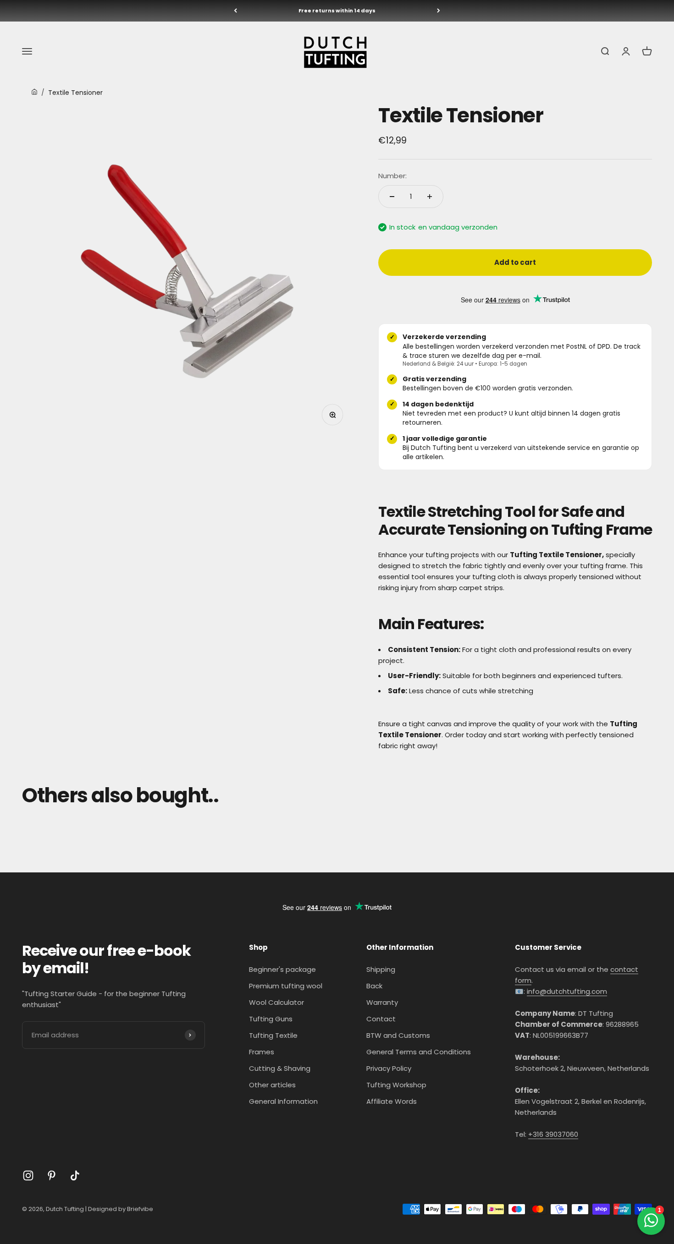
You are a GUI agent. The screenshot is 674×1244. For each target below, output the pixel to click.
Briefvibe (140, 1209)
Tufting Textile (273, 1035)
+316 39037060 (553, 1134)
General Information (283, 1101)
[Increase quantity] (429, 197)
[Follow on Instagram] (28, 1175)
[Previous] (235, 10)
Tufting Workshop (396, 1085)
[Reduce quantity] (392, 197)
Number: (392, 176)
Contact (381, 1019)
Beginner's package (282, 969)
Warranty (382, 1002)
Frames (261, 1052)
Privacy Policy (388, 1068)
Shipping (380, 969)
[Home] (34, 93)
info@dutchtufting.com (567, 991)
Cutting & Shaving (279, 1068)
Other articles (272, 1085)
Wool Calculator (276, 1002)
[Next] (438, 10)
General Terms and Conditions (418, 1052)
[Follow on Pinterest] (51, 1175)
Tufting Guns (271, 1019)
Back (374, 986)
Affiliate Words (391, 1101)
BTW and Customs (398, 1035)
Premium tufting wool (285, 986)
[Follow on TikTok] (75, 1175)
